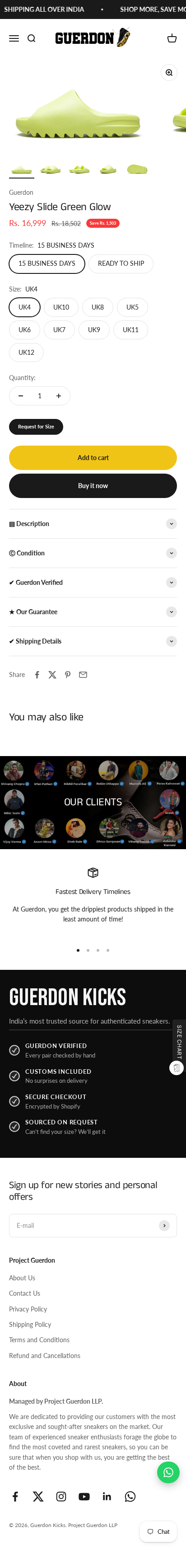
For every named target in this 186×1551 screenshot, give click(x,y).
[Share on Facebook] (37, 674)
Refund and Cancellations (44, 1355)
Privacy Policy (28, 1309)
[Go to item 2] (50, 169)
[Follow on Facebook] (15, 1496)
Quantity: (22, 377)
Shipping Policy (30, 1324)
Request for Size (36, 426)
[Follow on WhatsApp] (130, 1496)
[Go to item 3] (79, 169)
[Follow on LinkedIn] (107, 1496)
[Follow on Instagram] (61, 1496)
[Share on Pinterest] (67, 674)
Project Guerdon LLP (92, 1525)
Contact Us (24, 1293)
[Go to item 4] (108, 169)
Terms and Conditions (39, 1340)
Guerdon (21, 192)
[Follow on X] (38, 1496)
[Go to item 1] (21, 169)
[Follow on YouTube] (84, 1496)
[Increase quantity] (58, 396)
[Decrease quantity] (20, 396)
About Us (22, 1278)
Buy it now (93, 485)
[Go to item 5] (137, 169)
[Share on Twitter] (52, 674)
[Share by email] (83, 674)
